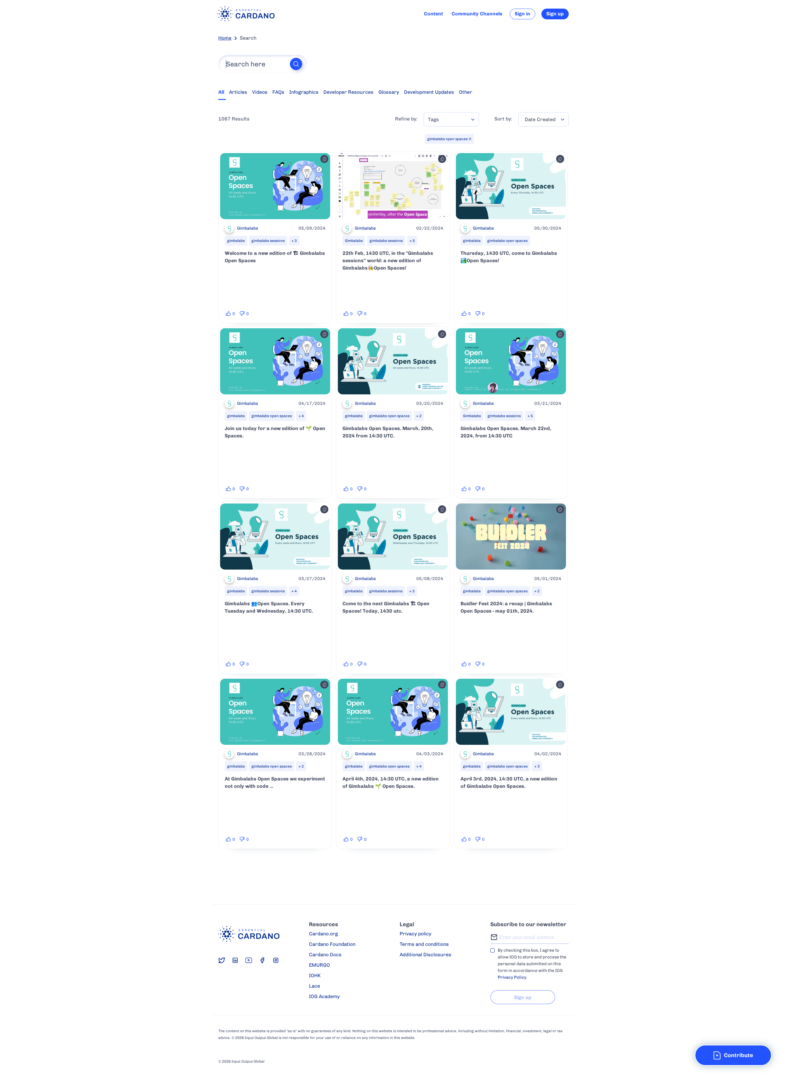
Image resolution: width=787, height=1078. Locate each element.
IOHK (315, 975)
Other (465, 92)
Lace (314, 986)
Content (433, 14)
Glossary (388, 92)
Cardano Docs (325, 955)
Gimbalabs (354, 241)
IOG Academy (324, 996)
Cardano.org (323, 934)
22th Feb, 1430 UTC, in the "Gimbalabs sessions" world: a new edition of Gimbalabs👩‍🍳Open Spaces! (387, 260)
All (221, 92)
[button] (733, 1055)
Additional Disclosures (425, 955)
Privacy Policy (512, 977)
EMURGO (319, 965)
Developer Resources (348, 92)
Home (224, 38)
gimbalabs (236, 241)
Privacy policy (415, 934)
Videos (259, 92)
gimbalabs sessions (268, 241)
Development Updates (429, 92)
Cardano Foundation (332, 944)
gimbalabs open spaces (507, 241)
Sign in (522, 14)
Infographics (303, 92)
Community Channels (477, 14)
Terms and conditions (424, 944)
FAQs (278, 92)
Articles (238, 92)
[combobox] (451, 119)
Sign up (555, 14)
